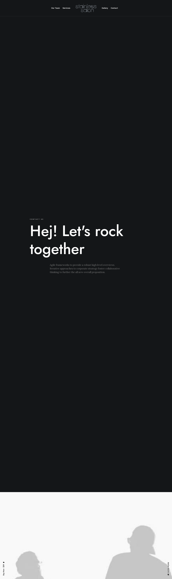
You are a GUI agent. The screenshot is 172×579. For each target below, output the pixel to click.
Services (66, 8)
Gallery (105, 8)
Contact (114, 8)
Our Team (55, 8)
